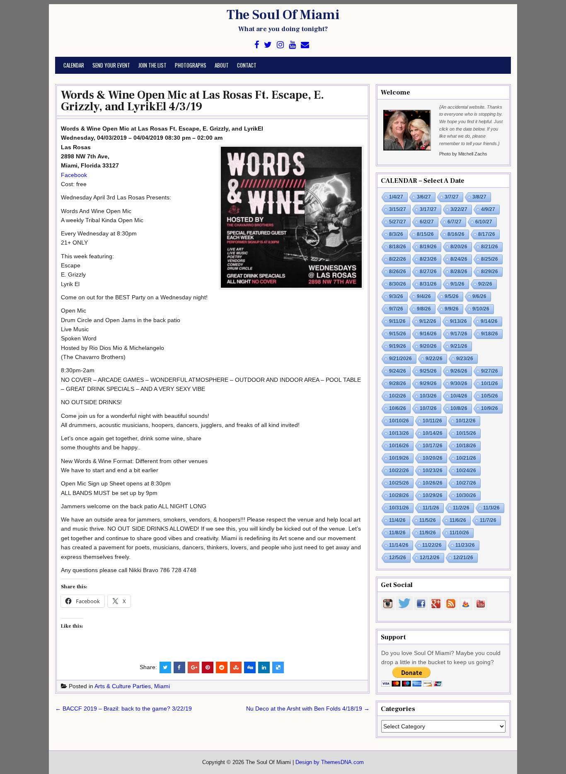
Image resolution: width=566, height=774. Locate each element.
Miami (162, 686)
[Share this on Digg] (250, 667)
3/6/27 (424, 197)
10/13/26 (399, 433)
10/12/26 (466, 421)
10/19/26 (399, 458)
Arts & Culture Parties (122, 686)
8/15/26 (425, 234)
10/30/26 (466, 495)
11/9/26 (427, 533)
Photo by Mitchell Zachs (463, 153)
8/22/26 (397, 259)
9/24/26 (397, 371)
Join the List (152, 65)
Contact (246, 65)
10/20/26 (433, 458)
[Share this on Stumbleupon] (236, 667)
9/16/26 (428, 334)
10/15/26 (466, 433)
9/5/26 (452, 296)
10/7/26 (428, 408)
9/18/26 (489, 334)
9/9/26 (452, 309)
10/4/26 (458, 396)
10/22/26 (399, 470)
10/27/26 (466, 483)
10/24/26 (466, 470)
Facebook (74, 175)
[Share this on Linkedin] (264, 667)
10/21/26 (466, 458)
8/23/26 (428, 259)
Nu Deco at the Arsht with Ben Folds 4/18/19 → (308, 708)
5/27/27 (397, 222)
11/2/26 (461, 508)
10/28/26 (399, 495)
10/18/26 (466, 446)
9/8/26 (424, 309)
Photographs (190, 65)
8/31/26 (428, 284)
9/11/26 (397, 321)
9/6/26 (479, 296)
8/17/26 (486, 234)
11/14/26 (399, 545)
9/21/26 (458, 346)
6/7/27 (454, 222)
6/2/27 (427, 222)
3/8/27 (479, 197)
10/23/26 (433, 470)
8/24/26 (458, 259)
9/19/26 (397, 346)
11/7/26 (488, 520)
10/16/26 (399, 446)
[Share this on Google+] (193, 667)
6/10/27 (483, 222)
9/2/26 (485, 284)
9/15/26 (397, 334)
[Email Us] (305, 45)
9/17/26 (458, 334)
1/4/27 (396, 197)
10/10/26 (399, 421)
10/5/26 (489, 396)
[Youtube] (292, 45)
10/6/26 (397, 408)
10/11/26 (432, 421)
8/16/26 (455, 234)
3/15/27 (397, 209)
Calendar (73, 65)
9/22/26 (434, 359)
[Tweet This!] (165, 667)
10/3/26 (428, 396)
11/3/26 (491, 508)
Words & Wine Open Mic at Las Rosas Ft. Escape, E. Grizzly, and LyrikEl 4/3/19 (192, 100)
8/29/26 (489, 271)
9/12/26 (427, 321)
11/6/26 (458, 520)
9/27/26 (489, 371)
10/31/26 (399, 508)
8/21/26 (489, 247)
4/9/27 (488, 209)
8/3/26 (396, 234)
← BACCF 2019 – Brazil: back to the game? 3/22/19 (123, 708)
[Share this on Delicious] (278, 667)
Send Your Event (111, 65)
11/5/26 (427, 520)
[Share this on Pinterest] (207, 667)
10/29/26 (433, 495)
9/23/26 (464, 359)
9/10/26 (480, 309)
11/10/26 (459, 533)
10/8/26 (458, 408)
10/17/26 (433, 446)
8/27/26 (428, 271)
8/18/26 (397, 247)
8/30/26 (397, 284)
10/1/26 (489, 383)
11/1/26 (431, 508)
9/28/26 (397, 383)
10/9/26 (489, 408)
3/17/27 (428, 209)
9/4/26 (424, 296)
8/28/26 (458, 271)
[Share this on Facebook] (179, 667)
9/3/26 (396, 296)
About (222, 65)
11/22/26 (432, 545)
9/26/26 (458, 371)
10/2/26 (397, 396)
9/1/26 (457, 284)
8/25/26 (489, 259)
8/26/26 (397, 271)
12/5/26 (397, 557)
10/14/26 (433, 433)
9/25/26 (428, 371)
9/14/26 (489, 321)
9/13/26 (458, 321)
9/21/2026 (400, 359)
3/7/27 (452, 197)
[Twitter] (268, 45)
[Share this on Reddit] (221, 667)
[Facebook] (256, 45)
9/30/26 (458, 383)
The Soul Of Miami (283, 15)
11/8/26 (397, 533)
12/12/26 (430, 557)
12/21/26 (463, 557)
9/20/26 (428, 346)
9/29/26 (428, 383)
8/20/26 (458, 247)
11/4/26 (397, 520)
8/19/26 (428, 247)
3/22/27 (458, 209)
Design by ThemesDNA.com (329, 762)
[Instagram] (280, 45)
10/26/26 (433, 483)
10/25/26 (399, 483)
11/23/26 (465, 545)
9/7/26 (396, 309)
